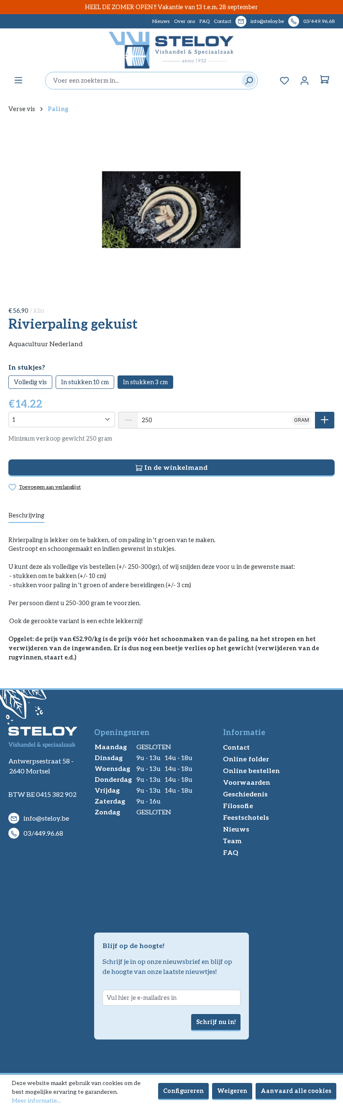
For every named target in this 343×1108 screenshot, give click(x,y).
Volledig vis (30, 381)
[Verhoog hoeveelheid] (325, 420)
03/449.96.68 (319, 21)
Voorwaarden (246, 782)
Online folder (246, 759)
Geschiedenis (245, 794)
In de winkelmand (175, 467)
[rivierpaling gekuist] (171, 209)
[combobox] (141, 80)
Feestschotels (246, 817)
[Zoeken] (247, 80)
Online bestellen (251, 770)
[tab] (26, 516)
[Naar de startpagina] (171, 50)
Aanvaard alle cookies (296, 1090)
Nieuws (161, 21)
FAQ (205, 21)
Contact (222, 21)
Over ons (184, 21)
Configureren (183, 1090)
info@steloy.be (267, 21)
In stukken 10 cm (85, 381)
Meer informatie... (36, 1100)
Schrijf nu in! (215, 1021)
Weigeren (232, 1090)
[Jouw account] (304, 80)
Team (232, 840)
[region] (171, 209)
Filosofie (238, 805)
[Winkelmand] (325, 80)
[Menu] (18, 80)
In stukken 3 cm (145, 381)
